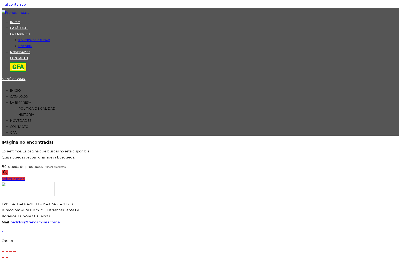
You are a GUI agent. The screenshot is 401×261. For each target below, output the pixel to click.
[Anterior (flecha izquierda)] (3, 257)
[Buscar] (5, 172)
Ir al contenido (14, 4)
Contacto (19, 127)
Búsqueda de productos (23, 167)
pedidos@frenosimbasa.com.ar (35, 222)
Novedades (20, 121)
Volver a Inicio (13, 179)
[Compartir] (10, 251)
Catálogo (19, 97)
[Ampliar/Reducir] (3, 251)
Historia (26, 115)
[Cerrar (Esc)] (14, 251)
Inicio (15, 90)
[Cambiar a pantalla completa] (6, 251)
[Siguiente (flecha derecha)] (6, 257)
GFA (13, 132)
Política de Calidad (37, 108)
